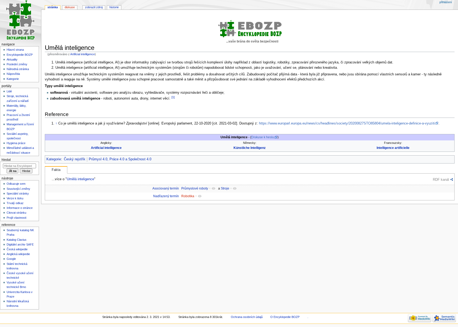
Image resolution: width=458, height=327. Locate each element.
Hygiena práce (16, 143)
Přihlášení (445, 2)
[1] (173, 97)
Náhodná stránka (18, 69)
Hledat (6, 159)
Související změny (18, 188)
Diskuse (70, 7)
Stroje (225, 188)
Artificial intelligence (82, 54)
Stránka (52, 7)
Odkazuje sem (16, 183)
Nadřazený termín (166, 196)
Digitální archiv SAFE (20, 244)
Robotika (187, 196)
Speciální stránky (18, 193)
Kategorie (53, 159)
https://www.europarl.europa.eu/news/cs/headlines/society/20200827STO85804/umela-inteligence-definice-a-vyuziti (347, 123)
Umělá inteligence (80, 179)
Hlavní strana (15, 49)
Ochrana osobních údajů (247, 317)
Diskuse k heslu (262, 137)
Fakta (56, 170)
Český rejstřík (74, 159)
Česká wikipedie (17, 249)
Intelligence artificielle (393, 148)
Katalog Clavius (17, 239)
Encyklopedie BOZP (20, 54)
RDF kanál (441, 180)
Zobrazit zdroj (94, 7)
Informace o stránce (20, 207)
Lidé (9, 91)
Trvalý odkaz (15, 203)
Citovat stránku (16, 212)
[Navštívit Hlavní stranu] (20, 20)
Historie (114, 7)
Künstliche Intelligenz (250, 148)
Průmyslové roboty (194, 188)
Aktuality (12, 59)
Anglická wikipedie (18, 254)
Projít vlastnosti (16, 217)
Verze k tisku (15, 198)
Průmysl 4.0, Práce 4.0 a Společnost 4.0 (120, 159)
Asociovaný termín (165, 188)
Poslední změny (17, 64)
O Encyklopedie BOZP (285, 317)
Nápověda (13, 73)
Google (11, 258)
